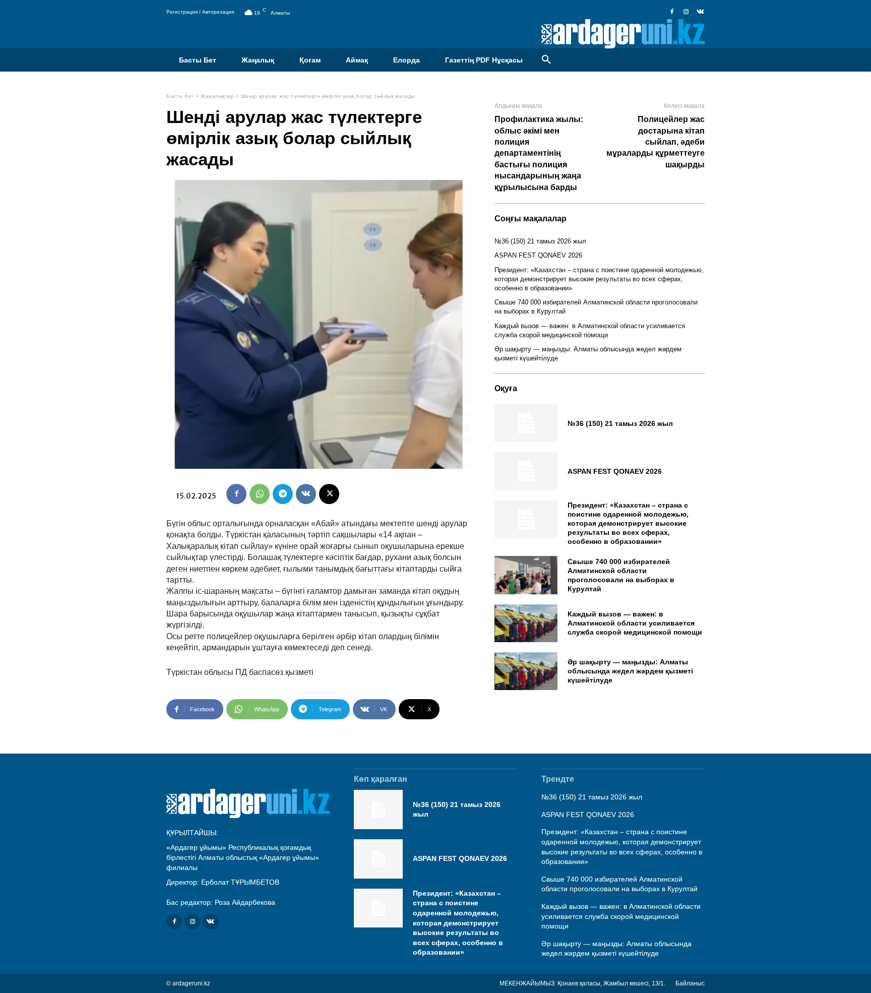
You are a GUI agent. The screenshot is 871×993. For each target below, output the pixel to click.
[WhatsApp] (260, 494)
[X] (329, 494)
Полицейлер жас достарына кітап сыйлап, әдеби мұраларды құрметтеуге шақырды (655, 142)
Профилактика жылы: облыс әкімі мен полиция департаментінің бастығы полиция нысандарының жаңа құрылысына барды (538, 153)
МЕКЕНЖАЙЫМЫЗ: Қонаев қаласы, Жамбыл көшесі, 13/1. (582, 983)
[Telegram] (283, 494)
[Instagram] (686, 12)
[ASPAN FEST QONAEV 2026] (525, 471)
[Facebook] (671, 12)
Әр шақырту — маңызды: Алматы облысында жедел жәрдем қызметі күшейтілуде (630, 671)
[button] (546, 60)
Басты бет (180, 96)
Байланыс (690, 983)
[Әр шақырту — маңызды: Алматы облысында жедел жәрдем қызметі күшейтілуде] (525, 671)
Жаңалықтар (217, 96)
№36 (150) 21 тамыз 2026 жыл (540, 241)
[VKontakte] (700, 12)
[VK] (306, 494)
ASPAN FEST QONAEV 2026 (538, 255)
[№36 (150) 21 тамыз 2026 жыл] (525, 423)
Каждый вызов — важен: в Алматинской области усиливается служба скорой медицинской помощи (635, 623)
